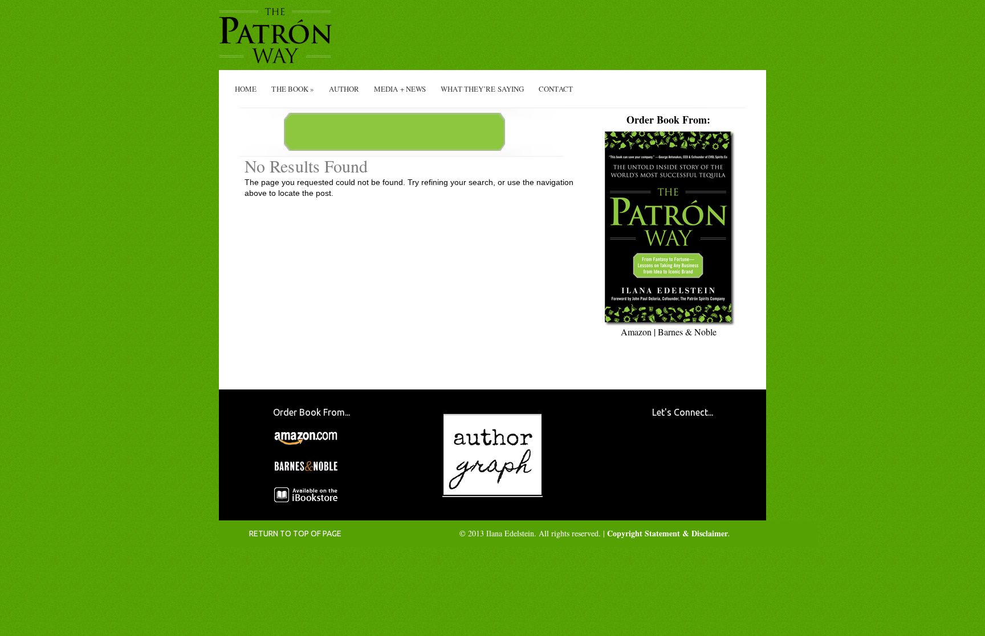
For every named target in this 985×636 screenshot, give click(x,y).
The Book (292, 89)
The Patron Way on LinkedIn (701, 481)
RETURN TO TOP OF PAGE (295, 533)
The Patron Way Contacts (701, 446)
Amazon (636, 332)
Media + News (400, 89)
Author (344, 89)
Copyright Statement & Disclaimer (667, 533)
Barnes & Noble (687, 332)
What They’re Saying (482, 89)
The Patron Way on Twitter (666, 481)
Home (246, 89)
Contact (556, 89)
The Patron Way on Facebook (666, 446)
